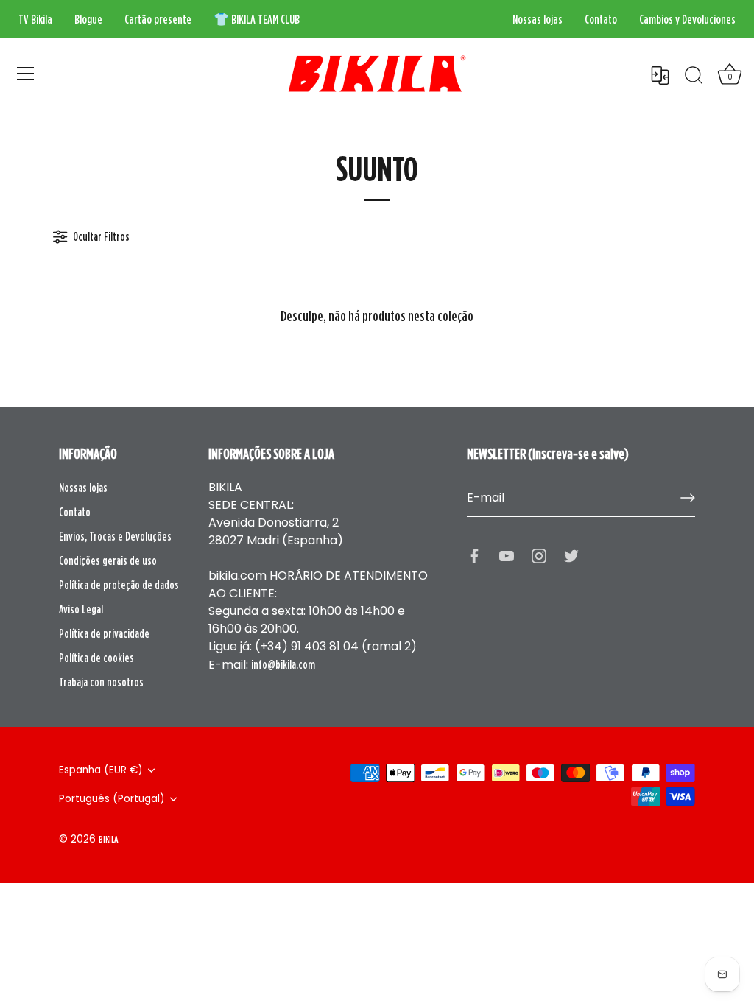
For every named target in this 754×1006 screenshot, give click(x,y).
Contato (601, 19)
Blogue (88, 19)
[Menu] (26, 73)
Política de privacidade (104, 633)
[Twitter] (571, 555)
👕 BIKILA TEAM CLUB (257, 19)
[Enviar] (687, 497)
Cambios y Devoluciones (687, 19)
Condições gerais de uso (108, 560)
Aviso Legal (81, 609)
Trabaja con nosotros (101, 682)
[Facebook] (474, 555)
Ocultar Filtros (100, 236)
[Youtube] (506, 555)
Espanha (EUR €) (101, 770)
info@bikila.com (283, 664)
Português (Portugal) (112, 798)
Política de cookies (96, 658)
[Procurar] (693, 76)
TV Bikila (35, 19)
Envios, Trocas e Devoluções (115, 536)
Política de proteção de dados (119, 585)
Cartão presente (157, 19)
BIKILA (108, 839)
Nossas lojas (537, 19)
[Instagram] (539, 555)
